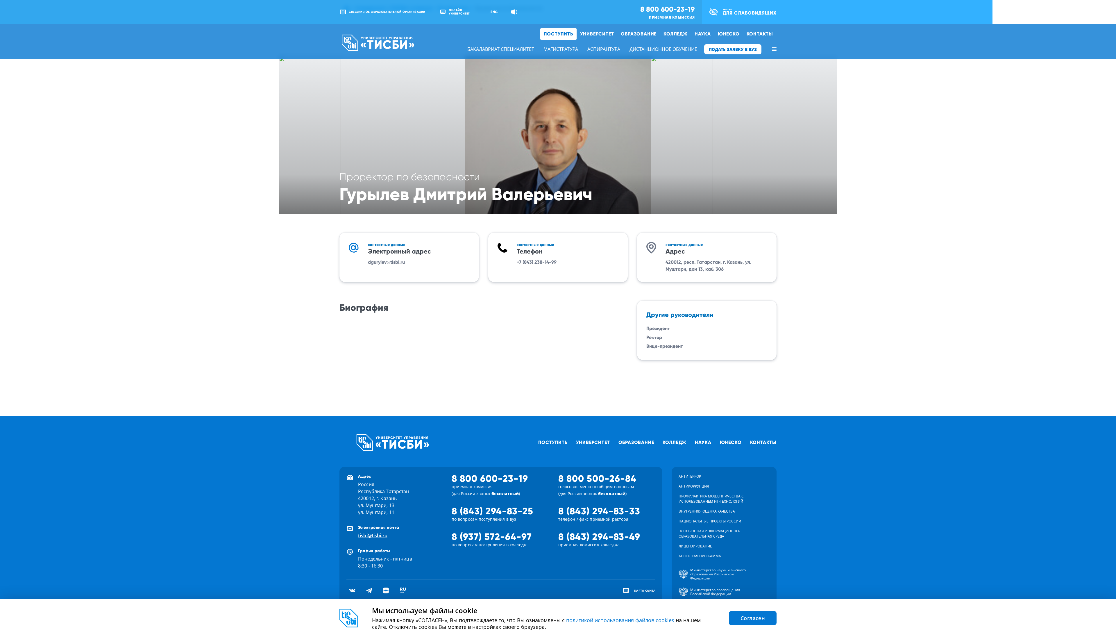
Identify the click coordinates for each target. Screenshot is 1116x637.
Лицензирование (695, 546)
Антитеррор (690, 476)
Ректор (654, 337)
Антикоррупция (694, 486)
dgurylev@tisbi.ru (386, 262)
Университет (597, 34)
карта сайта (645, 590)
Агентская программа (700, 556)
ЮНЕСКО (729, 34)
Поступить (558, 34)
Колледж (675, 34)
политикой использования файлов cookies (620, 620)
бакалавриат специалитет (500, 49)
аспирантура (603, 49)
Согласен (753, 618)
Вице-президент (664, 346)
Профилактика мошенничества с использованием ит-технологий (711, 499)
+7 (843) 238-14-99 (537, 262)
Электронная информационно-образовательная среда (709, 534)
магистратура (560, 49)
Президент (658, 328)
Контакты (760, 34)
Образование (639, 34)
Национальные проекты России (710, 521)
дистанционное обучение (663, 49)
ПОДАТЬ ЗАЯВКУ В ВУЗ (733, 49)
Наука (703, 34)
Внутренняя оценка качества (707, 511)
